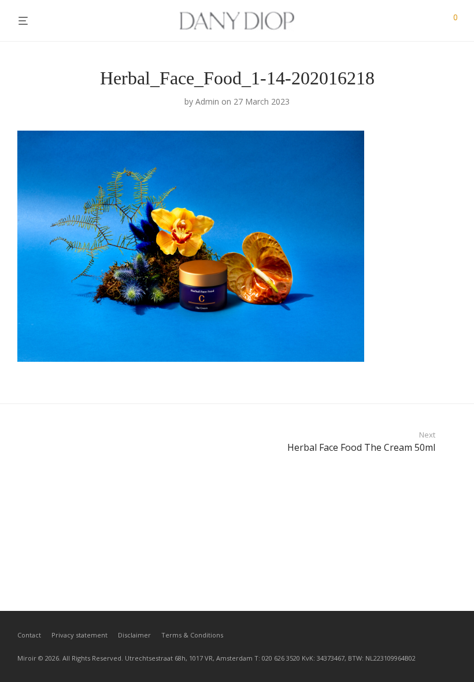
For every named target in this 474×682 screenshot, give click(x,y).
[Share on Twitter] (436, 370)
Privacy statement (79, 635)
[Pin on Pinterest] (453, 370)
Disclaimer (134, 635)
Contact (29, 635)
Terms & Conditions (192, 635)
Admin (207, 101)
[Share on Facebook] (419, 370)
